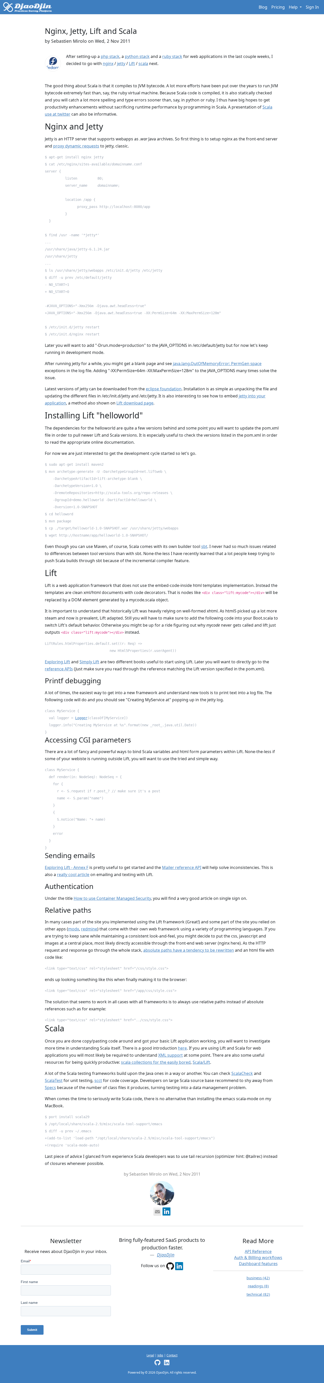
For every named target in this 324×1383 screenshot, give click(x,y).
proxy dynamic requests (76, 146)
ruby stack (172, 56)
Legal (150, 1355)
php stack (110, 56)
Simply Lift (89, 662)
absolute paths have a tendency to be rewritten (188, 950)
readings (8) (258, 1285)
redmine (89, 929)
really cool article (73, 874)
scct (98, 1080)
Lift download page (134, 403)
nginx (108, 63)
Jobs (160, 1355)
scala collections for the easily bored (156, 1062)
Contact (172, 1355)
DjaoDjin (165, 1255)
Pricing (278, 7)
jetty (121, 63)
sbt (204, 546)
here (182, 1048)
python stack (137, 56)
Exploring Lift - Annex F (66, 867)
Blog (263, 7)
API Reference (258, 1251)
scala (143, 63)
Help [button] (294, 7)
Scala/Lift (201, 1062)
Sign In (312, 7)
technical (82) (258, 1294)
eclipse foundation (163, 389)
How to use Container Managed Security (112, 898)
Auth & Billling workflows (258, 1257)
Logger (81, 718)
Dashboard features (258, 1263)
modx (73, 929)
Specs (50, 1087)
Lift (132, 63)
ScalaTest (54, 1080)
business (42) (258, 1277)
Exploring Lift (57, 662)
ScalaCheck (242, 1073)
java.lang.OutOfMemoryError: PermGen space (217, 363)
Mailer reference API (181, 867)
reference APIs (59, 669)
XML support (170, 1055)
